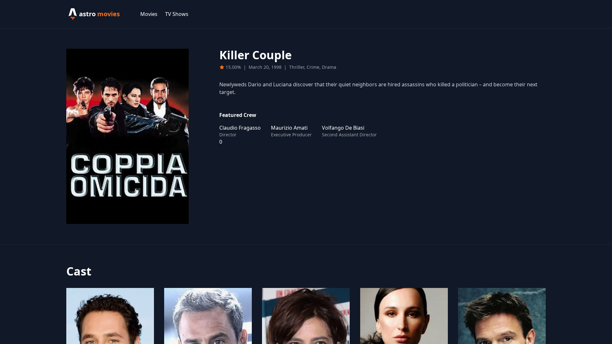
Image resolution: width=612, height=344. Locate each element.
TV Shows (176, 14)
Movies (148, 14)
